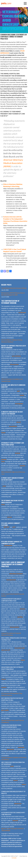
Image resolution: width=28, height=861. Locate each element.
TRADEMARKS (5, 830)
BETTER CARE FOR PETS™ (16, 828)
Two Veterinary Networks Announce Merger (14, 288)
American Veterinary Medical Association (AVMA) (13, 163)
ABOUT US (4, 828)
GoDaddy (14, 857)
